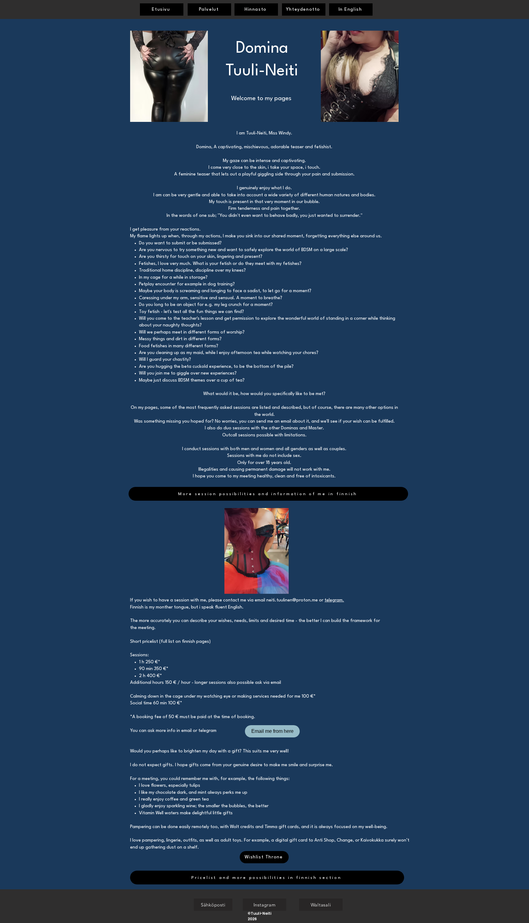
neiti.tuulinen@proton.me (292, 600)
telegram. (334, 600)
